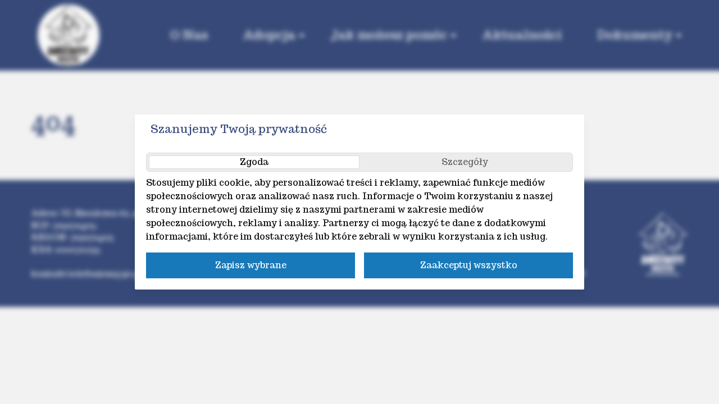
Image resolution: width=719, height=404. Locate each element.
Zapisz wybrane (250, 265)
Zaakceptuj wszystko (468, 265)
